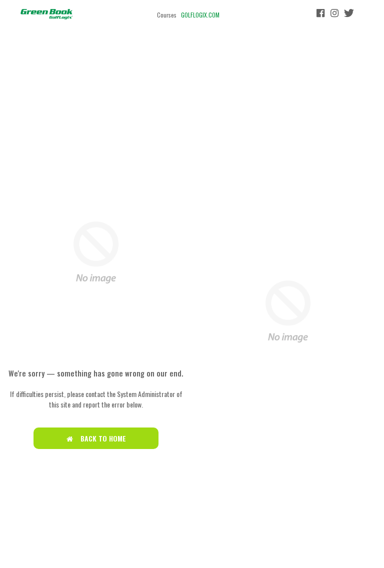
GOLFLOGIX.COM (200, 14)
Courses (166, 14)
